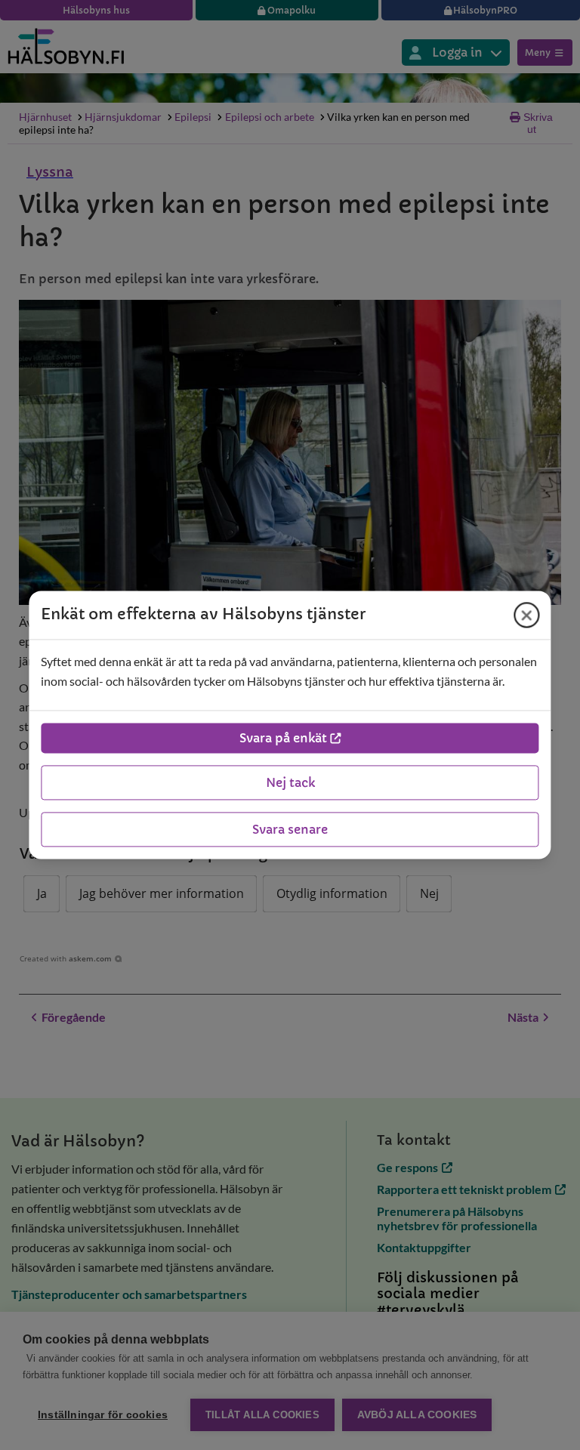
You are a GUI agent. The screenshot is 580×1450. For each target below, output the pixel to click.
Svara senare (290, 830)
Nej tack (290, 783)
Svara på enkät (283, 738)
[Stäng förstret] (527, 615)
